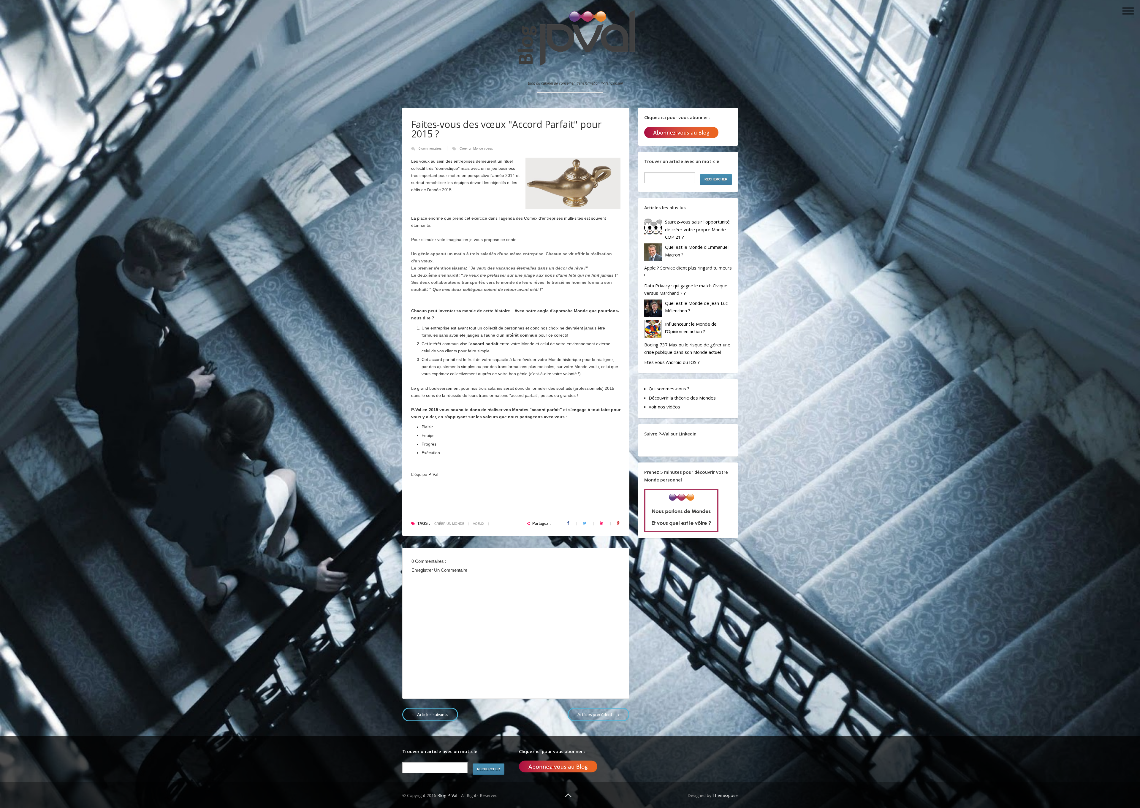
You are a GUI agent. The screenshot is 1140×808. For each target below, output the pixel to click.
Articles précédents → (598, 714)
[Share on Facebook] (568, 523)
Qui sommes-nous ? (669, 389)
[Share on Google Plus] (618, 523)
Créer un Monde (472, 148)
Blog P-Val (447, 795)
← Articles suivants (430, 714)
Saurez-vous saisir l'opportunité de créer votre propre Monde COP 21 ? (697, 229)
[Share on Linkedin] (602, 523)
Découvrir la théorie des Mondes (682, 398)
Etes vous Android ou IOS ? (672, 362)
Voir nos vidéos (664, 407)
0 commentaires (431, 148)
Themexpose (725, 795)
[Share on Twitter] (585, 523)
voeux (488, 148)
